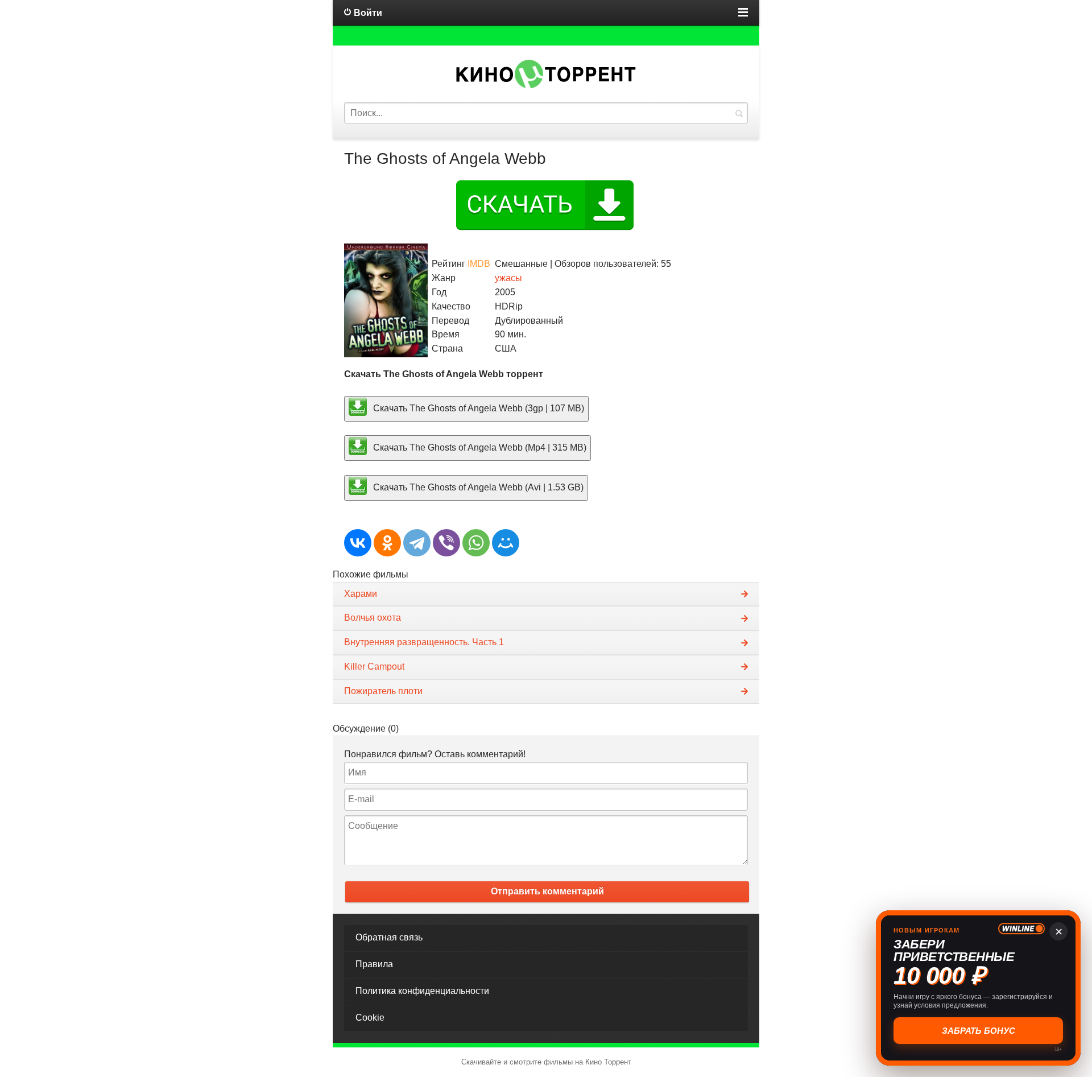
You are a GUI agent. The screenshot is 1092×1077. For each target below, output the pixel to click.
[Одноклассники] (387, 542)
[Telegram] (417, 542)
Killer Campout (374, 666)
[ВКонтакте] (357, 542)
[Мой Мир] (505, 542)
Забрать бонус (979, 1030)
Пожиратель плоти (383, 691)
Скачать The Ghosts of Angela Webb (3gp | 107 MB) (477, 407)
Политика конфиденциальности (422, 991)
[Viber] (446, 542)
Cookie (369, 1017)
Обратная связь (389, 937)
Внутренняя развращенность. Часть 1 (424, 642)
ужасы (508, 278)
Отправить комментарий (547, 891)
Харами (360, 594)
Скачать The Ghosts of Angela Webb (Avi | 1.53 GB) (477, 487)
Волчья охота (372, 617)
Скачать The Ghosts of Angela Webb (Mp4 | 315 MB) (478, 447)
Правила (374, 964)
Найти (738, 113)
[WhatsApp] (476, 542)
